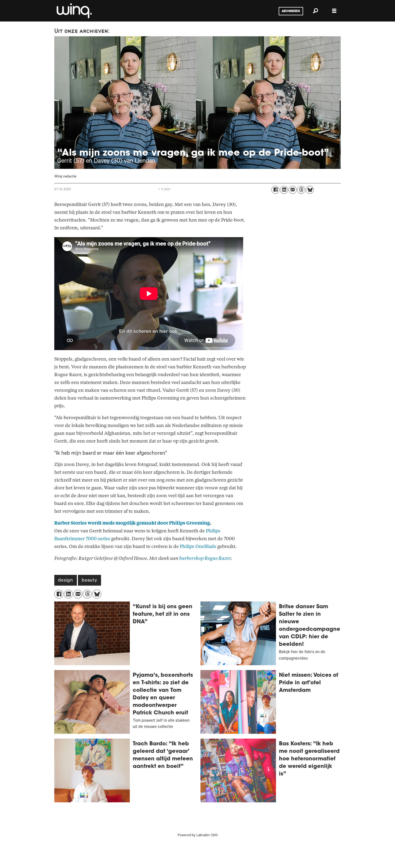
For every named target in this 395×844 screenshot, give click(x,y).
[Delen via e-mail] (293, 190)
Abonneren (291, 11)
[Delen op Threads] (301, 190)
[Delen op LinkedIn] (284, 190)
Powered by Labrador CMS (198, 836)
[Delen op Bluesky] (310, 190)
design (65, 580)
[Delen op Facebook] (275, 190)
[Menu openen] (334, 10)
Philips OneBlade (198, 546)
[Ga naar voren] (74, 10)
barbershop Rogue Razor (205, 558)
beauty (89, 580)
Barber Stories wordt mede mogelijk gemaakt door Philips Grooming (132, 523)
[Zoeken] (315, 10)
